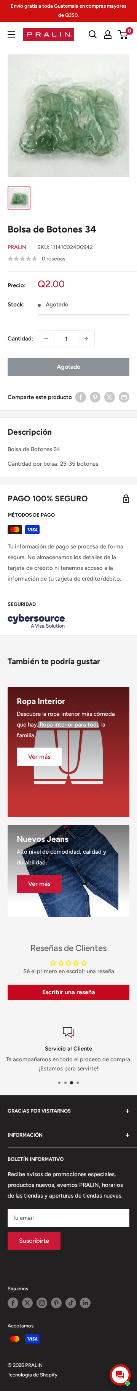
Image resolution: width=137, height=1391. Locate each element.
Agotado (68, 366)
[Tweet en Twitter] (109, 397)
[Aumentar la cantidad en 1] (86, 339)
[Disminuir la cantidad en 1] (46, 339)
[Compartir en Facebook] (80, 397)
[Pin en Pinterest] (95, 397)
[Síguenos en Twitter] (27, 1303)
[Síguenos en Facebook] (13, 1303)
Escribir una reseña (68, 992)
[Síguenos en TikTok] (70, 1303)
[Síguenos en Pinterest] (56, 1303)
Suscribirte (34, 1240)
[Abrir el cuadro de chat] (120, 1375)
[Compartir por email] (124, 397)
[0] (123, 34)
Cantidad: (20, 338)
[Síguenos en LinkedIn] (85, 1303)
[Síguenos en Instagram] (42, 1303)
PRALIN (17, 247)
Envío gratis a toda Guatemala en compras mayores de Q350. (68, 10)
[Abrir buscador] (93, 34)
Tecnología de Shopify (32, 1375)
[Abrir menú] (11, 34)
